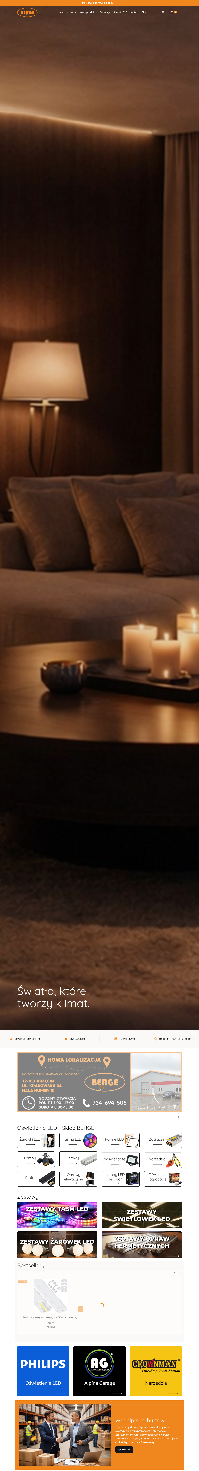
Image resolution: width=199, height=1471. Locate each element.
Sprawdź (122, 1449)
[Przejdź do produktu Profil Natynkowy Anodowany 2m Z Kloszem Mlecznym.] (51, 1296)
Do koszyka (80, 1309)
